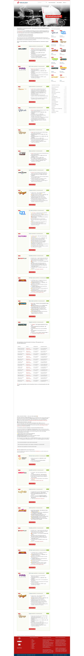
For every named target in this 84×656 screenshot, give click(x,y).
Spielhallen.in (20, 31)
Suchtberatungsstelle (49, 645)
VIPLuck (32, 110)
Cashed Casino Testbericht (39, 498)
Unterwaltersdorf (59, 96)
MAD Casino (33, 68)
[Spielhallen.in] (22, 2)
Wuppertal (33, 648)
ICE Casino (34, 212)
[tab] (33, 442)
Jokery (32, 153)
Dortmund (33, 646)
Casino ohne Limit (34, 478)
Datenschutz (61, 654)
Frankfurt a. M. (34, 643)
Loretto (59, 95)
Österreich (22, 635)
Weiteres (64, 2)
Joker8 (18, 425)
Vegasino (33, 324)
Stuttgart (33, 644)
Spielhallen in (19, 635)
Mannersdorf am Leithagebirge (59, 108)
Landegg (59, 109)
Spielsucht (54, 654)
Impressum (65, 654)
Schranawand (59, 93)
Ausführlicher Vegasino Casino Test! (38, 333)
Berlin (32, 639)
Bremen (33, 647)
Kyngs (32, 132)
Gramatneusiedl (40, 46)
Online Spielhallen (59, 2)
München (33, 641)
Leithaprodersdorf (59, 89)
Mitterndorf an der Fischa (59, 92)
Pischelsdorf (59, 105)
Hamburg (33, 640)
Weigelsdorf (59, 99)
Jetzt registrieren (31, 60)
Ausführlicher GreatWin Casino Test (37, 480)
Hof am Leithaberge (59, 104)
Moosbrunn (59, 88)
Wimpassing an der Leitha (59, 97)
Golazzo (32, 48)
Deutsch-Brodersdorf (59, 86)
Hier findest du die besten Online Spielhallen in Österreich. (37, 420)
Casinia (23, 425)
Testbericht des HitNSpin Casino (38, 292)
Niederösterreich (27, 635)
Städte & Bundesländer (52, 2)
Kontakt (57, 654)
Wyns (32, 303)
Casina (32, 88)
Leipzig (33, 645)
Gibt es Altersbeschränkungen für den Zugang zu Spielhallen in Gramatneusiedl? (31, 444)
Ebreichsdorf (59, 100)
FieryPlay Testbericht (39, 269)
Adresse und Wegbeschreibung (28, 349)
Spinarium (33, 172)
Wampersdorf (59, 103)
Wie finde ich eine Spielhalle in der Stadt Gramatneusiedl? (27, 446)
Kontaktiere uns (38, 451)
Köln (32, 642)
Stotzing (59, 107)
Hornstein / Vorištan (59, 111)
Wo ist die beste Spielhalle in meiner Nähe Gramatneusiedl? (27, 442)
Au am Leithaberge (59, 101)
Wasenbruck (59, 112)
